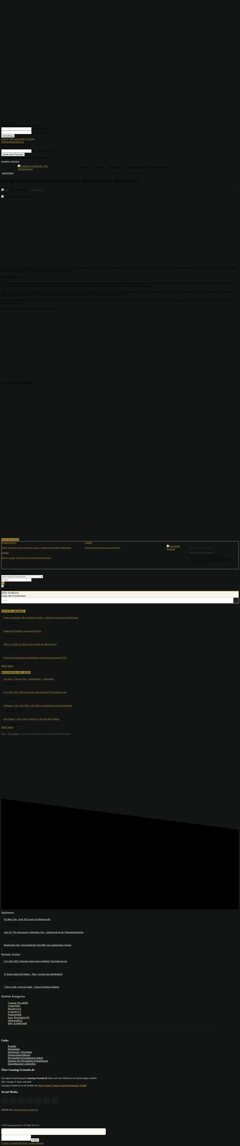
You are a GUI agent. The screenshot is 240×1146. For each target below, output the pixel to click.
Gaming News (7, 173)
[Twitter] (232, 161)
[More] (67, 529)
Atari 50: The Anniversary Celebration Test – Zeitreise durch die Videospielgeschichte (43, 932)
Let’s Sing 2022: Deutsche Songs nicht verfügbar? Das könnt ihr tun (35, 692)
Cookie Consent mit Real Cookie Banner (22, 1143)
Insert (35, 1140)
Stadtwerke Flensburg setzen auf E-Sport (102, 547)
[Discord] (209, 161)
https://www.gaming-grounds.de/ (201, 552)
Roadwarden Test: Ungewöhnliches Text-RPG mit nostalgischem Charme (37, 945)
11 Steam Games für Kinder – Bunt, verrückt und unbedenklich (33, 974)
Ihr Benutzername (41, 128)
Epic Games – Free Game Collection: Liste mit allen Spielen (31, 719)
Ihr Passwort (38, 132)
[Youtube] (237, 161)
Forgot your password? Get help (18, 139)
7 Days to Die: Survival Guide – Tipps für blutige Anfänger (31, 987)
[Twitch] (228, 161)
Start (3, 733)
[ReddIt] (55, 530)
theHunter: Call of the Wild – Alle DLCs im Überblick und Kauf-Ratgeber (37, 705)
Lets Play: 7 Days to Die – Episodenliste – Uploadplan (28, 679)
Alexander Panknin (17, 190)
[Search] (236, 600)
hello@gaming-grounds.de (25, 1110)
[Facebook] (214, 161)
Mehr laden (7, 666)
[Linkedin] (223, 161)
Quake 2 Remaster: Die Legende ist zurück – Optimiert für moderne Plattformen (36, 547)
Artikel (88, 542)
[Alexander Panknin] (3, 190)
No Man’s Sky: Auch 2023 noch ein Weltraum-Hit (27, 919)
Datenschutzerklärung (12, 141)
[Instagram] (219, 161)
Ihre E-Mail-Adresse (42, 150)
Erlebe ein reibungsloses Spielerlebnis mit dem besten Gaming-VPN (34, 657)
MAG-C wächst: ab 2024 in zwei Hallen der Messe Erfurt (26, 558)
